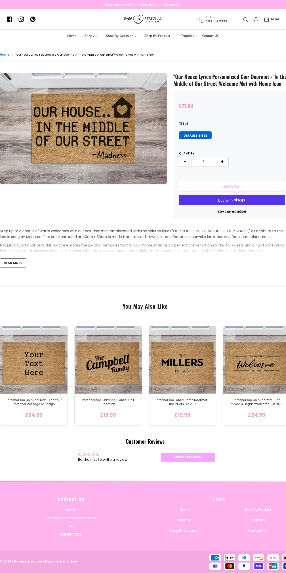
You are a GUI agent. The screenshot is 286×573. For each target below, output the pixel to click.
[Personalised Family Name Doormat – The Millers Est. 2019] (182, 360)
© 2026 (6, 561)
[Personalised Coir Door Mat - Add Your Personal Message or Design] (33, 360)
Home (71, 36)
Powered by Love (28, 561)
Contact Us (210, 36)
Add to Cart (232, 186)
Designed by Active (61, 561)
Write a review (187, 457)
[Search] (243, 19)
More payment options (231, 211)
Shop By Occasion (185, 530)
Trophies (187, 36)
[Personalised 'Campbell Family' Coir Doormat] (108, 360)
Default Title (195, 135)
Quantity (186, 153)
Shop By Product (257, 509)
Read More (13, 263)
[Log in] (254, 19)
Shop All (91, 36)
